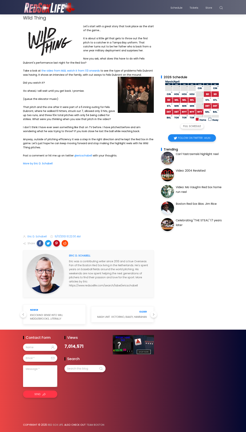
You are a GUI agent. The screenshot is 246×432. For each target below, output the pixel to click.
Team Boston (95, 425)
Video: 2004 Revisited (190, 171)
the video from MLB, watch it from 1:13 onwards (70, 70)
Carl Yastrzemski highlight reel (197, 154)
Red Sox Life (55, 425)
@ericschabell (83, 155)
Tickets (194, 8)
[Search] (221, 7)
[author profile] (45, 273)
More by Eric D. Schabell (38, 163)
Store (208, 8)
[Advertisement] (88, 203)
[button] (40, 243)
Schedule (176, 8)
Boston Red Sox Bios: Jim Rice (196, 204)
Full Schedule (192, 126)
